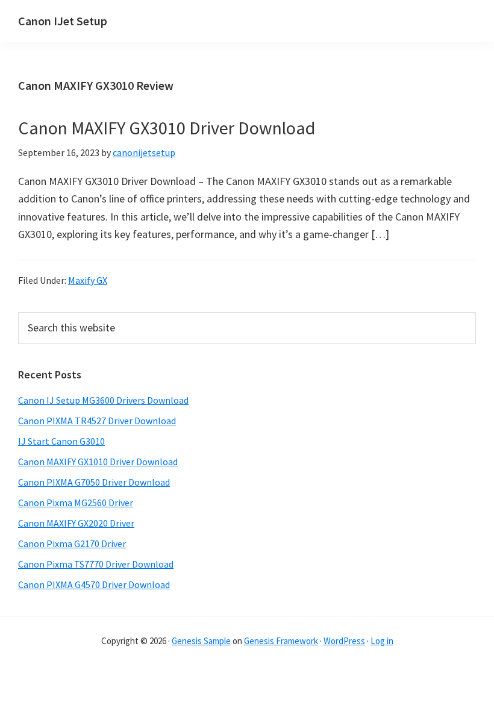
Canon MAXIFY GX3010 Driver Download (166, 127)
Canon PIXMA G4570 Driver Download (94, 584)
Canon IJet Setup (62, 20)
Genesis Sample (201, 641)
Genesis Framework (281, 641)
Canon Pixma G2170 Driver (72, 543)
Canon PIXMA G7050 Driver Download (94, 482)
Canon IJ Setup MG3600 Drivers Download (103, 400)
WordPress (344, 641)
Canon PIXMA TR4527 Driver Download (97, 421)
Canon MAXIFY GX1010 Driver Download (98, 462)
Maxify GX (87, 280)
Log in (381, 641)
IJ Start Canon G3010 (61, 441)
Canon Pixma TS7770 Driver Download (96, 564)
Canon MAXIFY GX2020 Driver (76, 523)
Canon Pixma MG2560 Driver (75, 502)
